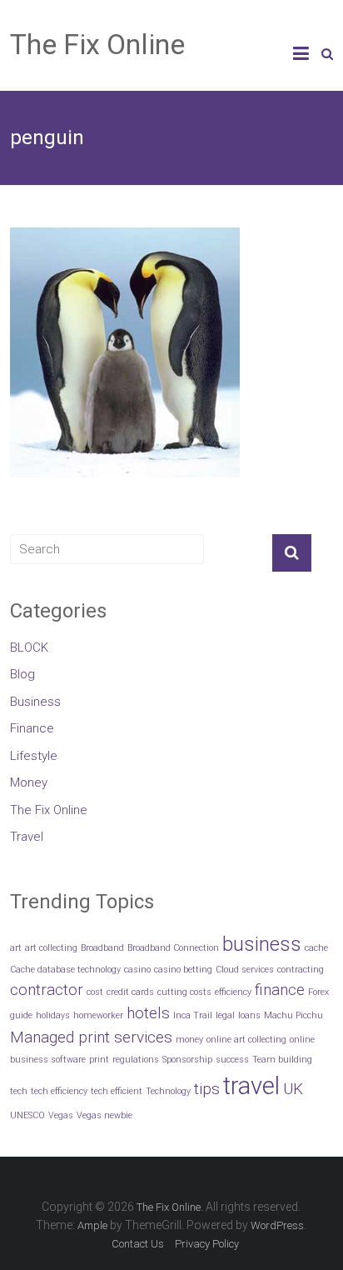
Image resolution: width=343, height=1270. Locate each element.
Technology (168, 1091)
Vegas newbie (104, 1115)
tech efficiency (59, 1091)
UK (293, 1088)
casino (137, 969)
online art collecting (246, 1039)
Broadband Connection (173, 947)
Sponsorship (187, 1059)
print (99, 1059)
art (16, 947)
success (232, 1059)
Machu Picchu (293, 1015)
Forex (318, 992)
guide (21, 1015)
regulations (135, 1059)
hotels (148, 1012)
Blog (22, 674)
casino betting (183, 969)
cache (316, 947)
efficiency (233, 992)
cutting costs (184, 992)
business (261, 944)
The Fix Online (97, 44)
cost (95, 992)
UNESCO (27, 1115)
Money (28, 782)
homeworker (98, 1015)
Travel (26, 836)
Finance (32, 728)
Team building (282, 1059)
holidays (53, 1015)
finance (280, 989)
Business (35, 701)
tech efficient (116, 1091)
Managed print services (91, 1037)
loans (249, 1015)
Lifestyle (33, 755)
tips (207, 1088)
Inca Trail (192, 1015)
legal (225, 1015)
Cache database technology (65, 969)
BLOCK (29, 647)
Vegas (60, 1115)
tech (18, 1091)
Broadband (102, 947)
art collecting (51, 947)
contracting (300, 969)
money (189, 1039)
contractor (46, 989)
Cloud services (245, 969)
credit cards (130, 992)
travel (251, 1086)
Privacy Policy (207, 1244)
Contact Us (138, 1244)
